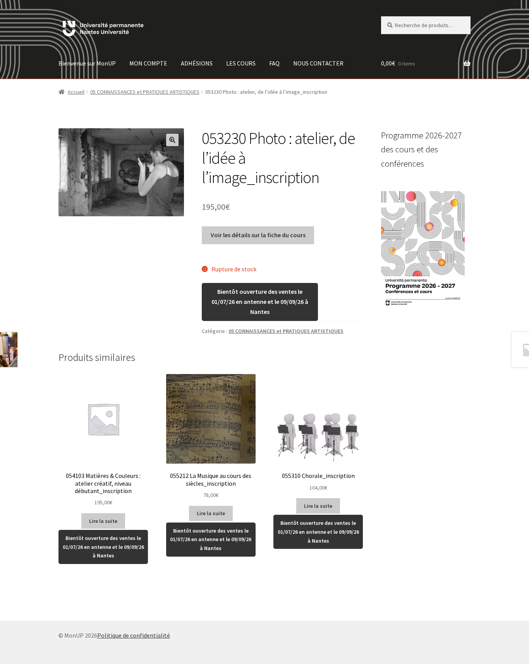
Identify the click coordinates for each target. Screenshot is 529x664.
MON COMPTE (148, 63)
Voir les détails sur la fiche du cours (258, 235)
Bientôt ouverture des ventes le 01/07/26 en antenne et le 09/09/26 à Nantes (259, 302)
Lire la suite (103, 520)
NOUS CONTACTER (318, 63)
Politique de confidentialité (133, 635)
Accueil (76, 91)
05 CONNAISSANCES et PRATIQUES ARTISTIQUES (144, 91)
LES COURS (241, 63)
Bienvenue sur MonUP (87, 63)
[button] (172, 140)
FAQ (274, 63)
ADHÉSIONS (197, 63)
